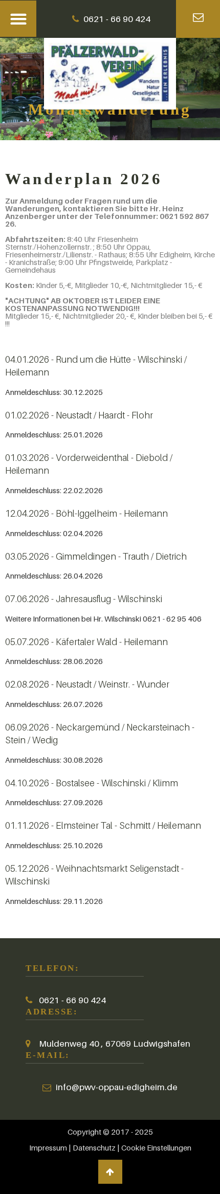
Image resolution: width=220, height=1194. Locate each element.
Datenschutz (94, 1147)
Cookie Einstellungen (156, 1147)
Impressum (49, 1147)
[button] (18, 19)
